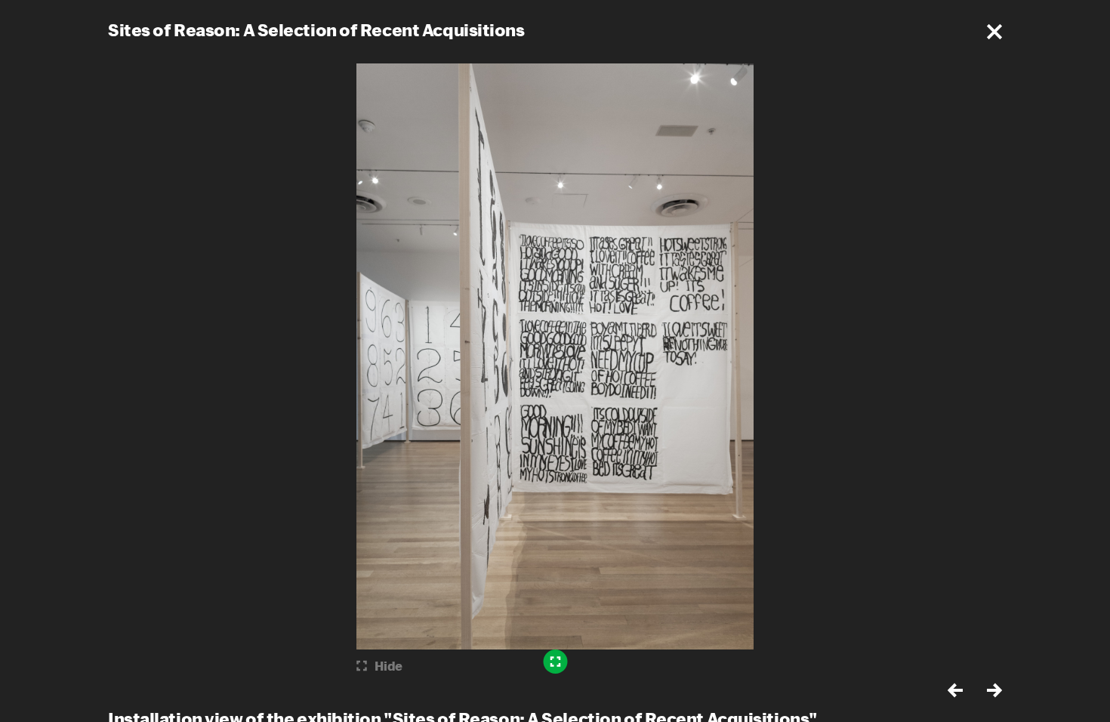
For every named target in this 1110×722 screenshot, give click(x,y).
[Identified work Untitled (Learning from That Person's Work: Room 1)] (556, 661)
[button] (994, 31)
